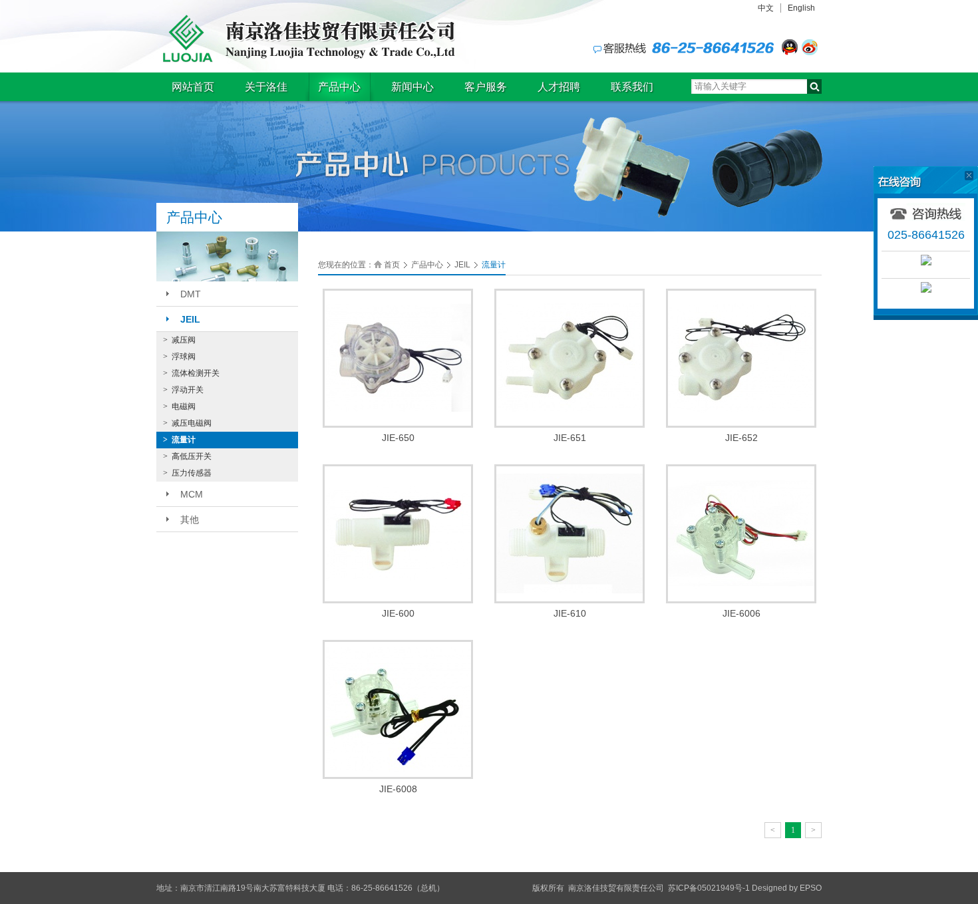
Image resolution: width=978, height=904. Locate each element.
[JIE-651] (569, 357)
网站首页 (193, 86)
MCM (191, 494)
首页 (392, 264)
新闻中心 (412, 86)
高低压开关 (187, 456)
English (801, 8)
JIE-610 (570, 613)
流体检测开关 (191, 373)
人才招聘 (559, 86)
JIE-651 (570, 437)
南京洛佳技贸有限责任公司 (306, 39)
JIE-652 (741, 437)
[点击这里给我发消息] (790, 47)
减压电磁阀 (187, 423)
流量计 (179, 439)
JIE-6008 (398, 789)
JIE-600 (398, 613)
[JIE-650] (398, 357)
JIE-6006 (741, 613)
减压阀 (179, 340)
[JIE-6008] (398, 708)
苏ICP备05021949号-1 (709, 888)
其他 (189, 519)
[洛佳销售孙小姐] (926, 260)
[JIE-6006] (741, 532)
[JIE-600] (398, 532)
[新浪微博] (810, 47)
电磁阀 (179, 406)
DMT (190, 294)
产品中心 (339, 86)
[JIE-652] (741, 357)
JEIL (190, 319)
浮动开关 (183, 389)
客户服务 (485, 86)
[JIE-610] (569, 532)
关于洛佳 (266, 86)
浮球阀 (179, 356)
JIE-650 (398, 437)
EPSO (811, 888)
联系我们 (632, 86)
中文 (766, 8)
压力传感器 (187, 473)
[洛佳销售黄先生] (926, 287)
